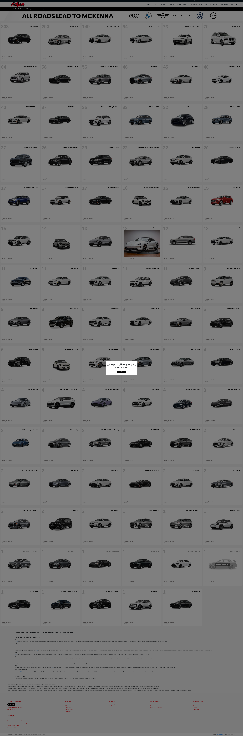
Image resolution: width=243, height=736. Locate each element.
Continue (121, 371)
